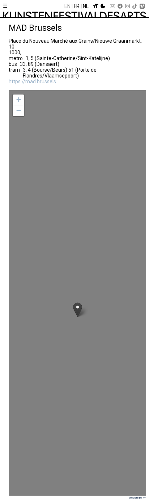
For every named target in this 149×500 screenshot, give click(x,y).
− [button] (18, 110)
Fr (77, 6)
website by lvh (137, 497)
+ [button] (18, 99)
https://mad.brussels (32, 81)
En (67, 6)
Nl (86, 6)
